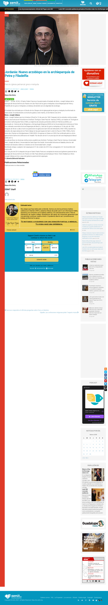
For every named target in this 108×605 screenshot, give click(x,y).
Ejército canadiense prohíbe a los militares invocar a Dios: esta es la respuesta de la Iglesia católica (96, 277)
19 (84, 451)
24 (99, 451)
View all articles (10, 199)
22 (93, 451)
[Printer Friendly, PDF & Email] (9, 99)
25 (102, 451)
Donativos (59, 3)
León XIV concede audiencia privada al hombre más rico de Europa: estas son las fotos (64, 9)
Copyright (90, 597)
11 (102, 444)
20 (87, 451)
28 (90, 454)
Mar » (87, 458)
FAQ (52, 597)
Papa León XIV (28, 3)
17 (99, 447)
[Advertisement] (42, 294)
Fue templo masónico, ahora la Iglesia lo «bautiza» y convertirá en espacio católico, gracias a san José (96, 288)
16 (96, 447)
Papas (6, 15)
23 (96, 451)
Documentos (51, 3)
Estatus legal (82, 597)
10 (99, 444)
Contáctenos (98, 597)
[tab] (87, 558)
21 (90, 451)
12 (84, 447)
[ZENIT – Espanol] (13, 3)
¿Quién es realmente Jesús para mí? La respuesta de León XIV (96, 267)
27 (87, 454)
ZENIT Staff (24, 89)
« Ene (83, 458)
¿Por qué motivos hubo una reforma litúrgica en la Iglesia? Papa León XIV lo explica (96, 299)
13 (87, 447)
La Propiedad (58, 597)
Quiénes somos (45, 597)
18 (102, 447)
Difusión (75, 597)
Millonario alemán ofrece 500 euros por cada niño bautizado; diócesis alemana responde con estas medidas (95, 311)
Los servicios (67, 597)
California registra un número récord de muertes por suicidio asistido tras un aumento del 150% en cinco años (92, 226)
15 (93, 447)
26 (84, 454)
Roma (34, 3)
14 (90, 447)
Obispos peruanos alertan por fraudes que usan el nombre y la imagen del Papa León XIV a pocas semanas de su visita (93, 218)
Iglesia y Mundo (42, 3)
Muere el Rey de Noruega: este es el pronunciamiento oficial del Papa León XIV (92, 242)
